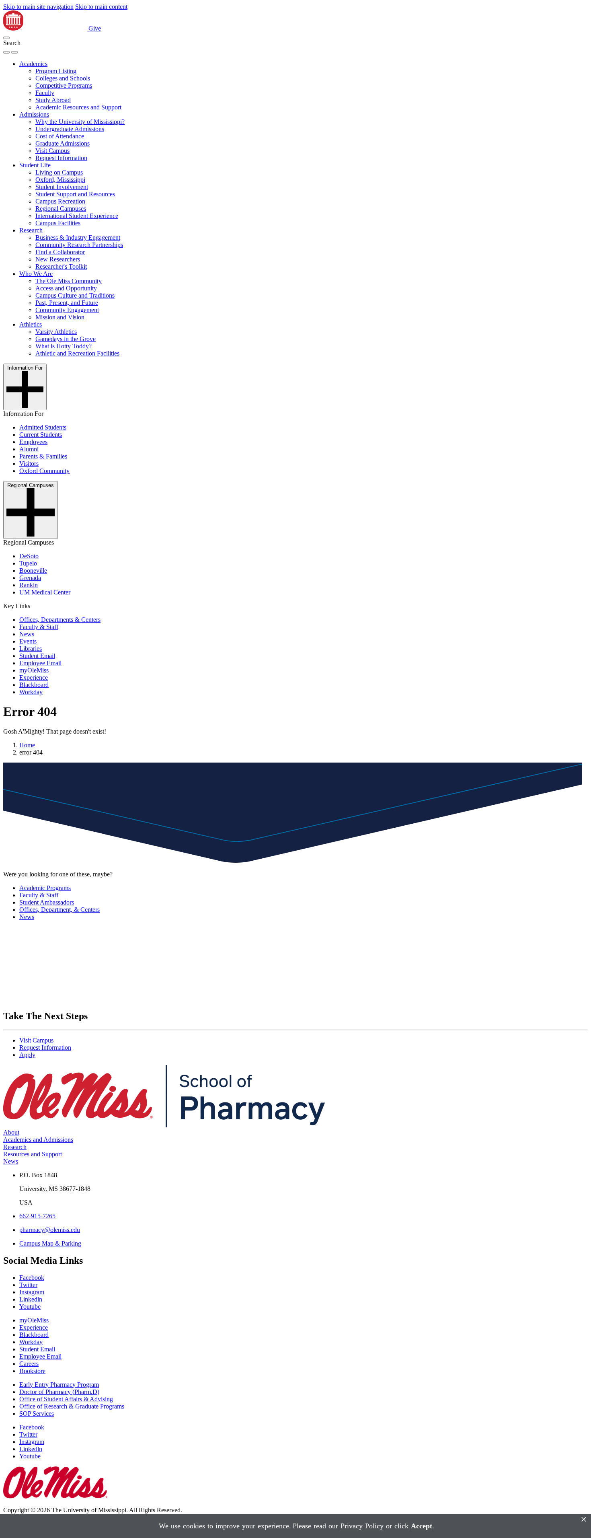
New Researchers (57, 259)
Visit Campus (52, 150)
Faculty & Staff (38, 626)
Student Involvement (61, 186)
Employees (33, 441)
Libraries (30, 648)
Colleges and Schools (62, 78)
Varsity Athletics (56, 331)
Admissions (34, 114)
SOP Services (36, 1413)
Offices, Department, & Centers (59, 909)
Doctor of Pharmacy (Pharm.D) (59, 1391)
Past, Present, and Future (66, 302)
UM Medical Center (44, 592)
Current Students (40, 434)
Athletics (30, 324)
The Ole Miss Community (68, 281)
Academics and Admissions (38, 1139)
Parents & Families (43, 456)
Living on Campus (59, 172)
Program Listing (55, 71)
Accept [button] (421, 1526)
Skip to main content (101, 6)
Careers (29, 1363)
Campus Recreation (60, 201)
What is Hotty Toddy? (63, 346)
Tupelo (28, 563)
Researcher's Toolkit (61, 266)
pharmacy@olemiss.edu (49, 1229)
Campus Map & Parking (50, 1243)
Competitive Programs (63, 85)
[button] (6, 38)
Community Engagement (67, 309)
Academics (33, 63)
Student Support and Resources (75, 194)
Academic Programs (45, 887)
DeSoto (29, 556)
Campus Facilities (57, 223)
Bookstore (32, 1370)
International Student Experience (76, 215)
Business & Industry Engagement (77, 237)
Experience (33, 677)
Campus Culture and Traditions (75, 295)
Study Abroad (53, 100)
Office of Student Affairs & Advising (66, 1399)
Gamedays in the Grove (65, 338)
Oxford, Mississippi (60, 179)
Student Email (37, 655)
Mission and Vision (59, 317)
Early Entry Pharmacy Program (59, 1384)
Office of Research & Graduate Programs (71, 1406)
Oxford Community (44, 470)
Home (27, 745)
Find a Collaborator (60, 252)
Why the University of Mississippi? (80, 121)
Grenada (30, 577)
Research (31, 230)
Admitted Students (42, 427)
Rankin (28, 585)
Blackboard (34, 684)
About (11, 1132)
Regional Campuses (60, 208)
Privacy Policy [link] (362, 1526)
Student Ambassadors (46, 902)
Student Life (35, 165)
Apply (27, 1054)
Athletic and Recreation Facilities (77, 353)
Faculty (44, 92)
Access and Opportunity (66, 288)
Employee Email (40, 663)
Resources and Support (32, 1154)
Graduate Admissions (62, 143)
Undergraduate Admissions (69, 128)
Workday (31, 692)
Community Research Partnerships (79, 244)
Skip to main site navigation (38, 6)
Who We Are (36, 273)
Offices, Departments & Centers (60, 619)
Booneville (33, 570)
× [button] (584, 1519)
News (26, 634)
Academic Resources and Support (78, 107)
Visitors (29, 463)
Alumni (29, 449)
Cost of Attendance (59, 136)
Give (94, 28)
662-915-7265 (37, 1216)
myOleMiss (34, 670)
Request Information (61, 157)
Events (28, 641)
